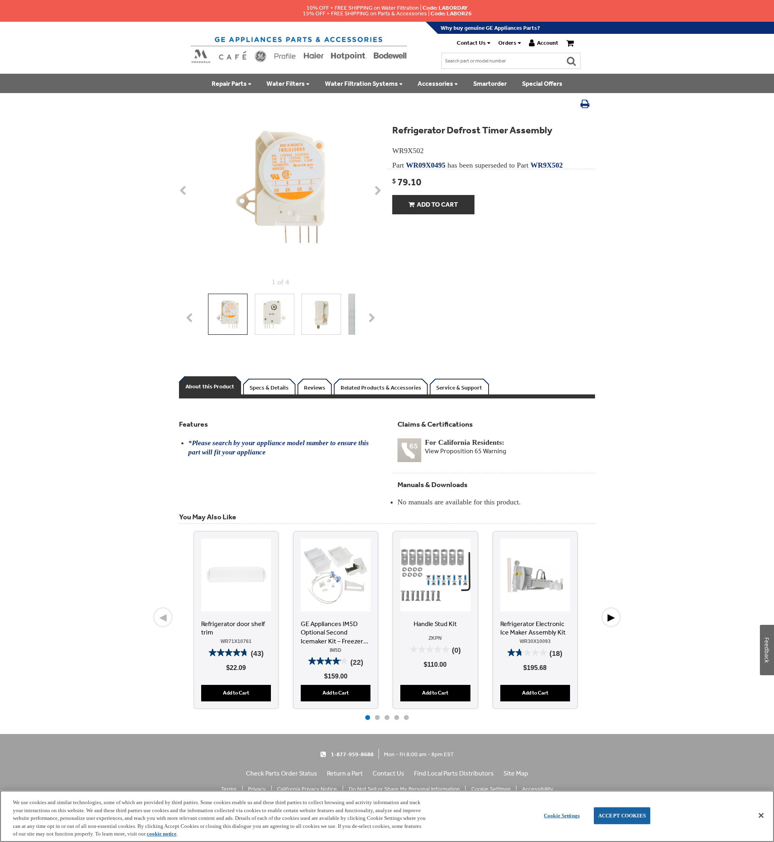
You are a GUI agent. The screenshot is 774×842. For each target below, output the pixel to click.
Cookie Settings (562, 816)
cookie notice (162, 834)
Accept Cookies (622, 816)
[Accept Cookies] (761, 815)
